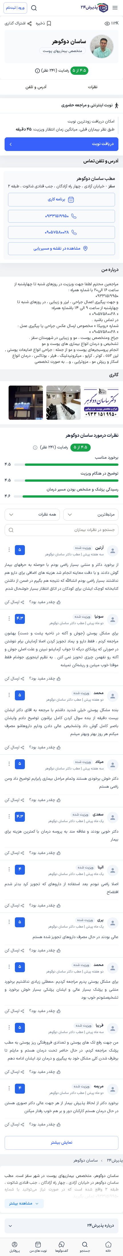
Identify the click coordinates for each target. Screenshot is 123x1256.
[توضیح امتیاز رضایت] (35, 447)
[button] (61, 71)
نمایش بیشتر (61, 1143)
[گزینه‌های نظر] (9, 549)
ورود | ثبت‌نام (15, 8)
